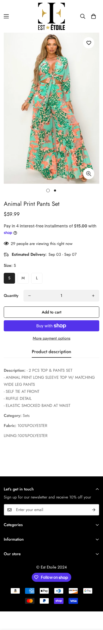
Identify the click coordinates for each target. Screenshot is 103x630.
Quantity (11, 295)
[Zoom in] (88, 173)
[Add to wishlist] (88, 42)
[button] (93, 16)
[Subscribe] (93, 510)
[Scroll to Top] (94, 603)
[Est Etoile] (51, 16)
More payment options (51, 338)
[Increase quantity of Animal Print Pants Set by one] (93, 295)
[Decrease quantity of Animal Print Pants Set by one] (29, 295)
